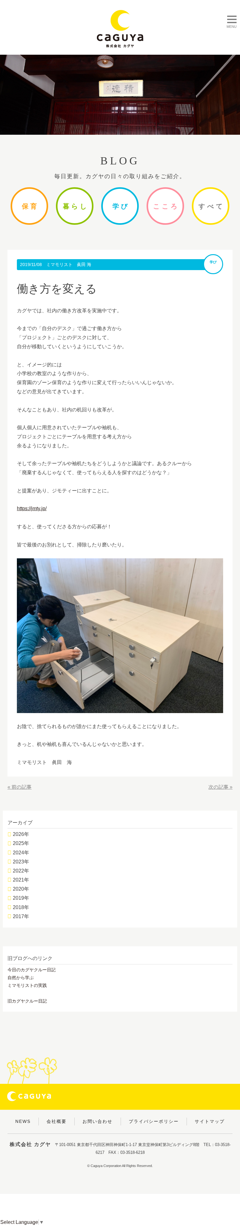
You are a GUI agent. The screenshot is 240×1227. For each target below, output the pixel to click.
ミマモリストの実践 (27, 985)
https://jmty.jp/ (32, 508)
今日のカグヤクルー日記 (32, 969)
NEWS (23, 1121)
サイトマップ (210, 1121)
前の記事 (22, 787)
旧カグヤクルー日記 (27, 1000)
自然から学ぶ (21, 977)
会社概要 (57, 1121)
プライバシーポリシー (154, 1121)
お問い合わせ (97, 1121)
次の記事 (218, 787)
